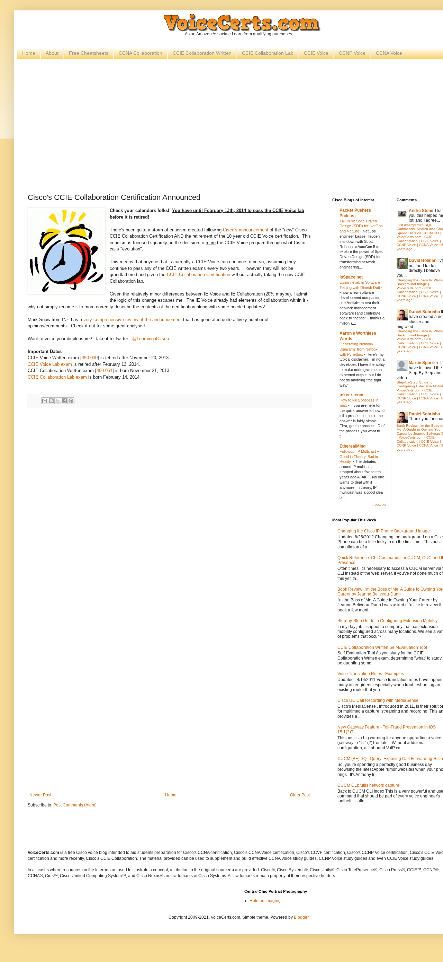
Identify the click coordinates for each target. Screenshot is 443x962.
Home (28, 53)
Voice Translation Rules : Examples (370, 673)
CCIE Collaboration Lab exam (57, 377)
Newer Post (40, 795)
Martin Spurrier (424, 362)
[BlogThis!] (51, 400)
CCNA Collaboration (140, 53)
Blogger (301, 917)
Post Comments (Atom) (75, 805)
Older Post (300, 795)
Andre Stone (421, 210)
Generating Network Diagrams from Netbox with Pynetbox (359, 349)
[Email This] (44, 400)
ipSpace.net (351, 277)
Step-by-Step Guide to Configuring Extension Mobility (387, 620)
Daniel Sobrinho (424, 311)
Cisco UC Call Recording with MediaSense (377, 700)
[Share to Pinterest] (70, 400)
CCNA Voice (389, 53)
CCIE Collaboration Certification (198, 274)
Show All (379, 505)
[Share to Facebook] (64, 400)
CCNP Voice (352, 53)
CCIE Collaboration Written (202, 53)
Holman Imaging (265, 900)
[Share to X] (57, 400)
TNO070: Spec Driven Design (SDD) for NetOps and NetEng (361, 226)
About (52, 53)
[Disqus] (169, 509)
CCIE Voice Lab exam (50, 364)
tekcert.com (351, 394)
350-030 (90, 357)
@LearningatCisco (150, 338)
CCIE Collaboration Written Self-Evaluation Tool (382, 647)
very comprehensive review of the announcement (132, 319)
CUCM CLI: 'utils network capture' (368, 785)
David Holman (422, 260)
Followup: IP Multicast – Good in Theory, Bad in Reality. (359, 456)
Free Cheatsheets (88, 53)
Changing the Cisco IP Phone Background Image (383, 531)
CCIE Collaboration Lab (267, 53)
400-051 (104, 370)
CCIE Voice (316, 53)
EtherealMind (352, 446)
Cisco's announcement (245, 229)
